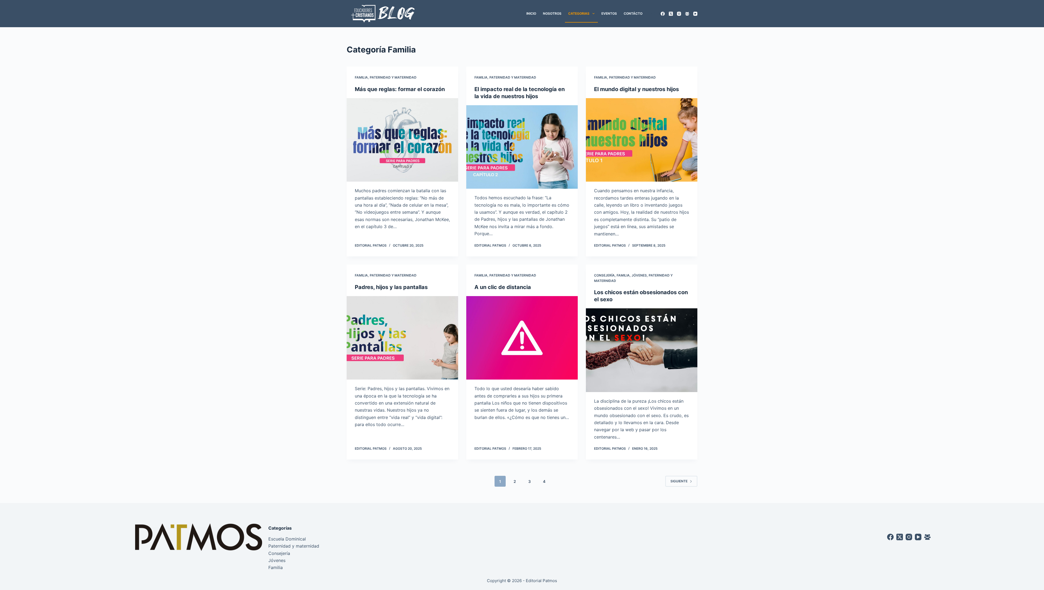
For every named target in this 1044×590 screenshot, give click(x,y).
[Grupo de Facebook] (687, 14)
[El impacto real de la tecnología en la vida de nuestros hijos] (522, 147)
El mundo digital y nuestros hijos (636, 89)
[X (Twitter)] (671, 14)
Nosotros (552, 13)
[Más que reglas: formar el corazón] (402, 140)
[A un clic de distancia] (522, 338)
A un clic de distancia (502, 287)
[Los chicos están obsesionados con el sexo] (641, 350)
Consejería (604, 275)
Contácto (633, 13)
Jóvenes (639, 275)
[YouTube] (695, 14)
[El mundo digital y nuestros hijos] (641, 140)
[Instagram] (679, 14)
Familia (361, 77)
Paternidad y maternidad (393, 77)
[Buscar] (653, 14)
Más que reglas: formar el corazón (400, 89)
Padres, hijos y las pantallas (391, 287)
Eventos (609, 13)
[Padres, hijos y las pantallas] (402, 338)
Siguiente (679, 481)
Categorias (578, 13)
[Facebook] (663, 14)
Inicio (531, 13)
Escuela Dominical (287, 539)
